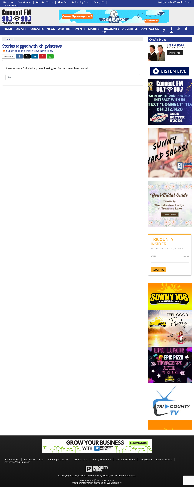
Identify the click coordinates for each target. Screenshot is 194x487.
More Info (175, 52)
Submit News (24, 2)
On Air (20, 29)
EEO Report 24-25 (33, 459)
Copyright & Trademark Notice (156, 459)
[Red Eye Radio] (156, 52)
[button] (164, 30)
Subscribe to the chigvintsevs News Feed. (29, 50)
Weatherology (114, 482)
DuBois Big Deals (80, 2)
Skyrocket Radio (105, 480)
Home (8, 29)
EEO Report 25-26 (58, 459)
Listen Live (8, 2)
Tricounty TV (110, 30)
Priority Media (11, 5)
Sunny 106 (99, 2)
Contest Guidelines (125, 459)
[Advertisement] (114, 16)
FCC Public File (12, 459)
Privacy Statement (101, 459)
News (51, 29)
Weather (65, 29)
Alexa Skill (62, 2)
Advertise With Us (44, 2)
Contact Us (149, 29)
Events (80, 29)
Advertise (129, 29)
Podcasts (36, 29)
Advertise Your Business (17, 461)
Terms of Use (79, 459)
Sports (93, 29)
